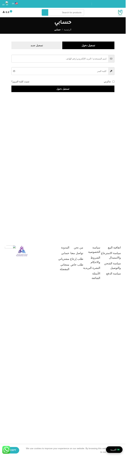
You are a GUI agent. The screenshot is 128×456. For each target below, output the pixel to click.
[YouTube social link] (110, 4)
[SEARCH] (45, 12)
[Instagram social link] (114, 4)
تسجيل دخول (63, 88)
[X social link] (118, 4)
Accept (12, 450)
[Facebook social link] (121, 4)
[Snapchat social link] (99, 4)
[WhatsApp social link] (103, 4)
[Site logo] (120, 12)
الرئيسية (67, 29)
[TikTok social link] (95, 4)
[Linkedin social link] (106, 4)
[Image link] (22, 251)
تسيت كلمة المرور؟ (20, 81)
